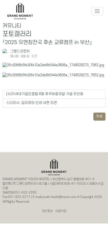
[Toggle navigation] (97, 11)
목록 (99, 116)
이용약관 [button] (60, 211)
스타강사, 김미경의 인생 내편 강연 (31, 103)
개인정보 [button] (47, 211)
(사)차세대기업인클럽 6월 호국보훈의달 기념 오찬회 (44, 94)
